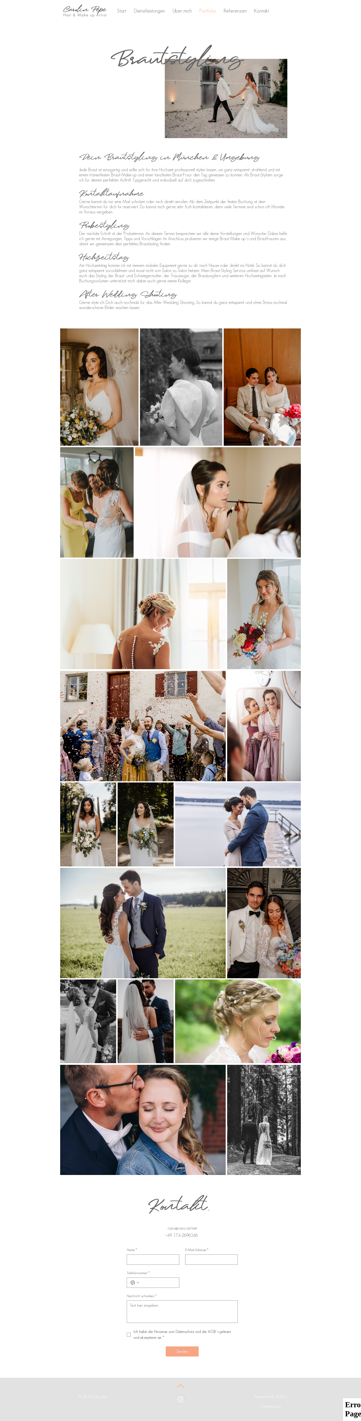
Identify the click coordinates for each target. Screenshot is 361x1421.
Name (132, 1250)
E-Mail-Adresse (196, 1250)
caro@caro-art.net (182, 1228)
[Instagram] (180, 1399)
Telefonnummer (138, 1273)
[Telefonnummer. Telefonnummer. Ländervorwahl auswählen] (135, 1283)
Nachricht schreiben (141, 1296)
